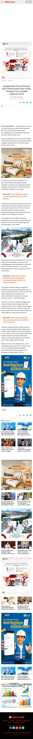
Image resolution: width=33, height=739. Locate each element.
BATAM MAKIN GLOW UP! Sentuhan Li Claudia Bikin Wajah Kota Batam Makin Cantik (24, 503)
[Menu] (2, 2)
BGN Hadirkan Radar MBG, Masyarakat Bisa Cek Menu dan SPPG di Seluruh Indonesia (8, 433)
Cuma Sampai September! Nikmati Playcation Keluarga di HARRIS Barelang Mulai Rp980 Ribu (8, 607)
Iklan (9, 722)
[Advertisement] (16, 22)
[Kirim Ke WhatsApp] (30, 102)
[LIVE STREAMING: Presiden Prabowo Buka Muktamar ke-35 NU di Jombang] (25, 426)
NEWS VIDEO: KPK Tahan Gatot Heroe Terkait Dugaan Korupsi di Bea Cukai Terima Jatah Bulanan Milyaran (8, 449)
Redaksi (5, 720)
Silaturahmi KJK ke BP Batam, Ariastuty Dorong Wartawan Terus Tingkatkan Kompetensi (24, 552)
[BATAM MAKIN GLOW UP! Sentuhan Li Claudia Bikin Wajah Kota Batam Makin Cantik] (25, 496)
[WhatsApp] (23, 727)
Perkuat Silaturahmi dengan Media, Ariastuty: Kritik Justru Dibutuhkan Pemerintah (8, 552)
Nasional (20, 97)
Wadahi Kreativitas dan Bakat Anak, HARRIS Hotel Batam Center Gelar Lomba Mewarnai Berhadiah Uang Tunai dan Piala (24, 607)
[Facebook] (10, 727)
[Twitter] (13, 727)
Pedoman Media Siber (23, 720)
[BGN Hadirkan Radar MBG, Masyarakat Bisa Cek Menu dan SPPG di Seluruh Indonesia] (8, 426)
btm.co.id (13, 97)
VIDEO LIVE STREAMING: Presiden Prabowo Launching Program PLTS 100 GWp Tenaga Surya (24, 449)
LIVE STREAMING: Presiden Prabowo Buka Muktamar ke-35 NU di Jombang (24, 433)
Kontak (12, 720)
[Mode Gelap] (26, 2)
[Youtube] (20, 727)
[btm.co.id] (9, 2)
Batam (4, 410)
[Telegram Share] (27, 102)
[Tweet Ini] (23, 102)
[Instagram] (16, 727)
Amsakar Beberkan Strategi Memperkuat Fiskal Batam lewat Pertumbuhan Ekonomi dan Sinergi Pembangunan (7, 503)
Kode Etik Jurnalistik (19, 722)
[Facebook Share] (20, 102)
